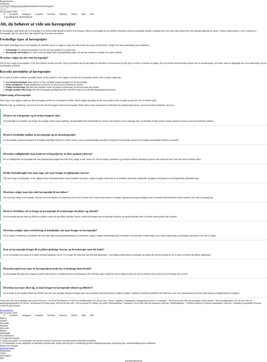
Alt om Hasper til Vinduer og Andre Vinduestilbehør (99, 303)
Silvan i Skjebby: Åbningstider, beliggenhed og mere (131, 300)
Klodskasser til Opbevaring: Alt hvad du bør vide (52, 303)
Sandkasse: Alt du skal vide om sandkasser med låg (146, 303)
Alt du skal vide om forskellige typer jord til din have (23, 300)
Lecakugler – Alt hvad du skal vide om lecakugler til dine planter (185, 300)
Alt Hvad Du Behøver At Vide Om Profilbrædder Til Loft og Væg (77, 300)
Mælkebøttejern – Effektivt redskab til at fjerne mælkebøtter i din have (201, 303)
